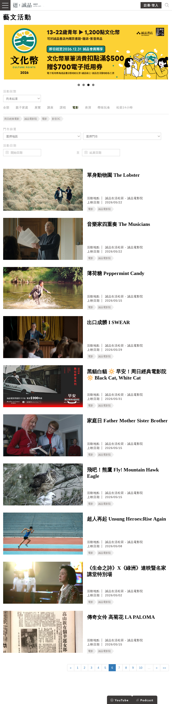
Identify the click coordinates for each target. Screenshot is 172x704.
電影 (75, 107)
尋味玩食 (104, 107)
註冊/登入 (151, 5)
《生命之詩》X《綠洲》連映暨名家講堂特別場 (126, 571)
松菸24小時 (124, 107)
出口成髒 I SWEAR (108, 322)
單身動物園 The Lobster (113, 175)
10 (140, 667)
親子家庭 (22, 107)
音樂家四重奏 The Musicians (118, 224)
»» (164, 667)
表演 (88, 107)
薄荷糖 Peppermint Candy (115, 273)
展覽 (38, 107)
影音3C (56, 118)
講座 (50, 107)
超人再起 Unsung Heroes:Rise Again (126, 519)
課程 (63, 107)
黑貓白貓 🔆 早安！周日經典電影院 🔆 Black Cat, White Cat (126, 375)
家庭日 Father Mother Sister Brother (127, 420)
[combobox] (22, 98)
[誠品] (27, 4)
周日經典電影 (11, 118)
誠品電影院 (30, 118)
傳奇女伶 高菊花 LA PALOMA (121, 617)
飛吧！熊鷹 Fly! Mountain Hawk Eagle (123, 473)
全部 (6, 107)
